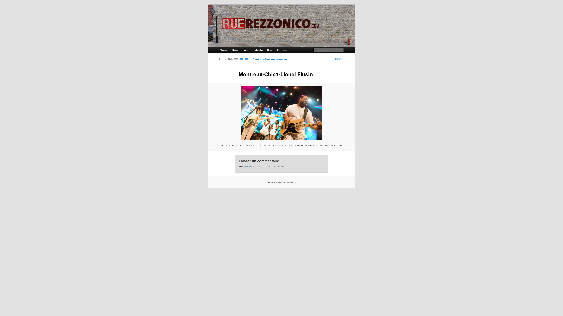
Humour (246, 50)
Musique (223, 50)
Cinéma (235, 50)
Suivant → (339, 58)
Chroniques (282, 50)
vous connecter (254, 166)
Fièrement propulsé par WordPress (281, 182)
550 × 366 (244, 59)
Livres (269, 50)
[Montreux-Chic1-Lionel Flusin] (281, 113)
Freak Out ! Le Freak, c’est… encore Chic (270, 59)
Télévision (258, 50)
